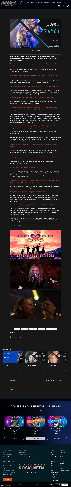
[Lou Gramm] (58, 357)
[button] (67, 6)
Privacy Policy (8, 485)
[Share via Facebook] (10, 337)
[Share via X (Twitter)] (14, 337)
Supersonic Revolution (51, 328)
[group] (35, 427)
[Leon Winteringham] (35, 357)
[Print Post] (24, 337)
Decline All (58, 484)
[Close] (69, 484)
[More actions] (60, 15)
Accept (65, 484)
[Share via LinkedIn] (17, 337)
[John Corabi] (13, 357)
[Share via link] (20, 337)
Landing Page (54, 478)
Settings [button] (51, 484)
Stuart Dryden (25, 328)
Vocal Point (17, 328)
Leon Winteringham (33, 365)
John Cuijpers (41, 328)
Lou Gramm (53, 365)
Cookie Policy (54, 473)
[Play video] (35, 244)
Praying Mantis (33, 328)
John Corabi (8, 365)
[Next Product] (69, 421)
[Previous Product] (2, 421)
